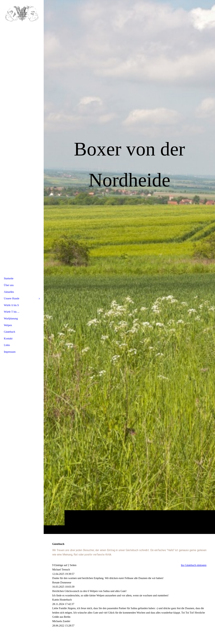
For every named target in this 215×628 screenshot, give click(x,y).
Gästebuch (9, 331)
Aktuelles (9, 291)
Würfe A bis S (11, 305)
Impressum (9, 351)
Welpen (8, 325)
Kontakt (8, 338)
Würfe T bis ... (11, 311)
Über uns (9, 285)
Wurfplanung (11, 318)
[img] (22, 12)
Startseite (8, 278)
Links (7, 345)
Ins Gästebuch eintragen (193, 565)
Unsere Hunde (11, 298)
